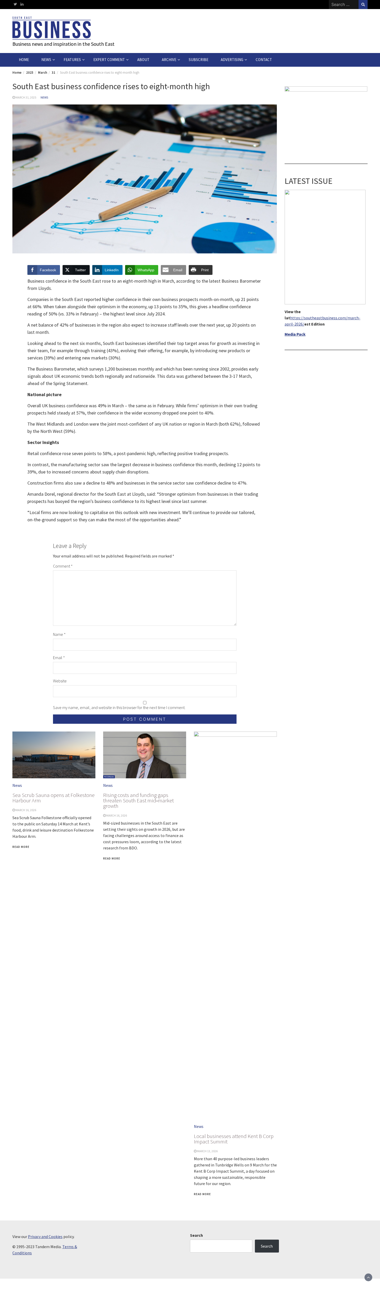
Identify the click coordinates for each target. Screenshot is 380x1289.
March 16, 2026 (26, 810)
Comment (63, 566)
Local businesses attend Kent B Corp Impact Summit (233, 1139)
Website (60, 680)
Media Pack (295, 334)
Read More (20, 847)
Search (196, 1235)
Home (24, 59)
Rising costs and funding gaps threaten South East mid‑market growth (138, 800)
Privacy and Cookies (45, 1236)
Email (59, 657)
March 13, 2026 (207, 1151)
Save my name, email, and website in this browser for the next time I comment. (119, 707)
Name (59, 634)
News (46, 59)
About (143, 59)
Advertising (232, 59)
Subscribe (198, 59)
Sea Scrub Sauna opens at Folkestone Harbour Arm (53, 798)
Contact (264, 59)
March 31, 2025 (26, 97)
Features (72, 59)
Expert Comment (109, 59)
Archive (169, 59)
